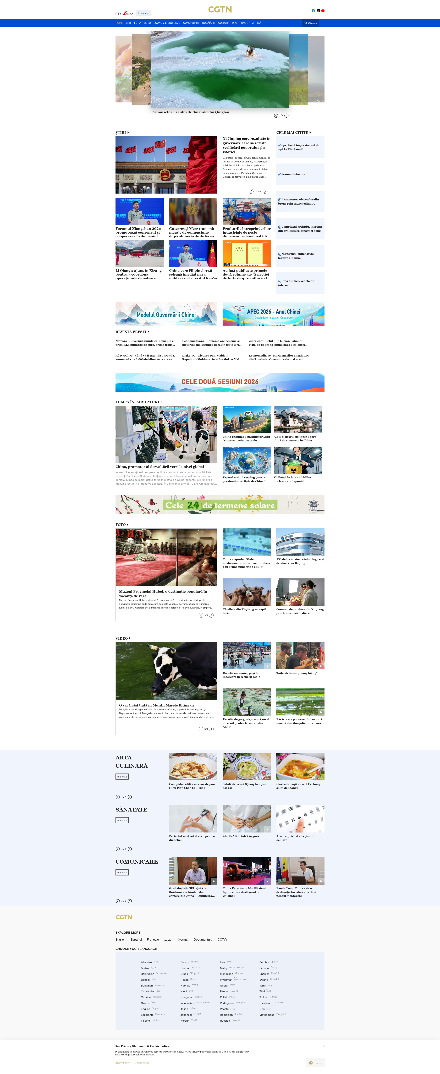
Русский (183, 939)
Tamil (266, 985)
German (190, 968)
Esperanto (153, 1014)
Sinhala (268, 968)
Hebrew (189, 985)
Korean (189, 1020)
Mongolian (231, 974)
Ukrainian (272, 1003)
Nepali (227, 985)
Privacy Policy (122, 1062)
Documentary (203, 939)
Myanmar (233, 979)
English (120, 939)
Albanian (150, 962)
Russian (230, 1020)
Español (136, 939)
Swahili (269, 979)
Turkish (268, 997)
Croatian (151, 997)
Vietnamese (273, 1014)
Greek (189, 974)
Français (153, 939)
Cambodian (150, 991)
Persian (229, 991)
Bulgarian (153, 985)
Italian (188, 1009)
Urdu (265, 1009)
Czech (149, 1003)
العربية (168, 939)
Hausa (188, 979)
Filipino (150, 1020)
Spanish (269, 974)
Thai (265, 991)
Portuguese (232, 1003)
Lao (225, 962)
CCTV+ (223, 939)
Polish (227, 997)
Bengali (148, 979)
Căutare (312, 23)
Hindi (186, 991)
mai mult (122, 776)
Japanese (190, 1014)
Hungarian (191, 997)
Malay (232, 968)
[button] (251, 191)
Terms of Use (142, 1062)
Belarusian (154, 974)
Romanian (231, 1014)
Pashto (227, 1009)
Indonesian (196, 1003)
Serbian (269, 962)
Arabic (149, 968)
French (189, 962)
